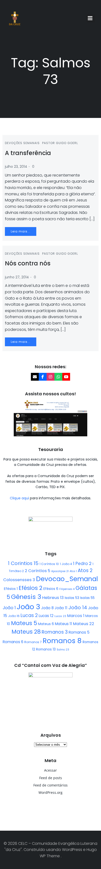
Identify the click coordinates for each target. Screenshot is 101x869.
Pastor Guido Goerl (60, 143)
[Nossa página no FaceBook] (43, 377)
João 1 (9, 608)
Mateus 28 (26, 632)
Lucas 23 (60, 616)
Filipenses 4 (67, 589)
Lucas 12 (46, 615)
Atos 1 (73, 571)
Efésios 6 (50, 588)
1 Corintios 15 (23, 563)
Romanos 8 (62, 641)
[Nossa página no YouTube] (66, 377)
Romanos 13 (46, 649)
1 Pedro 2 (82, 563)
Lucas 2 (29, 615)
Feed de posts (50, 777)
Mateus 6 (46, 623)
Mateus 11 (63, 623)
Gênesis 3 (26, 596)
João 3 (28, 607)
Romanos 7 (33, 642)
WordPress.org (50, 792)
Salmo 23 (63, 649)
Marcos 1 (75, 615)
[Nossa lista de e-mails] (35, 377)
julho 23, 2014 (16, 166)
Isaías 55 (87, 597)
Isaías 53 (72, 597)
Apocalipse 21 (60, 571)
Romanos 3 (55, 632)
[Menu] (91, 18)
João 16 (14, 616)
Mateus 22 (83, 624)
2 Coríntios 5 (37, 571)
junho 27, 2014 (17, 277)
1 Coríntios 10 (49, 564)
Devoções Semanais (22, 143)
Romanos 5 (79, 632)
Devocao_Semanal (67, 579)
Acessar (50, 770)
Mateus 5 (24, 623)
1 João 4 (66, 564)
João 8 (47, 607)
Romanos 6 (13, 641)
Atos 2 (85, 570)
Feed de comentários (50, 785)
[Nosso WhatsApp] (58, 377)
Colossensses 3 (19, 580)
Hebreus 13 (53, 597)
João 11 (61, 607)
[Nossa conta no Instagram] (50, 377)
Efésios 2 (30, 588)
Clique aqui (20, 498)
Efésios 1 (11, 588)
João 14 (77, 607)
